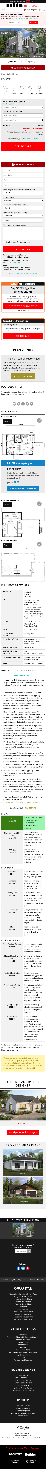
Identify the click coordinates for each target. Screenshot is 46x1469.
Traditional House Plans (23, 1317)
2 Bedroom (23, 1334)
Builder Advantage (23, 1408)
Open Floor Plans (23, 1350)
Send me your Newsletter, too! (18, 242)
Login (39, 10)
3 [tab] (20, 60)
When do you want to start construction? (19, 189)
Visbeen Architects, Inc (23, 1388)
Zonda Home (23, 1416)
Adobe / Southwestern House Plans (23, 1294)
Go (29, 1251)
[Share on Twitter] (27, 404)
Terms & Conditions (18, 18)
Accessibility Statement (36, 1438)
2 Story (23, 1357)
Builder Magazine (23, 1411)
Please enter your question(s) (15, 225)
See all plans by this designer (23, 1132)
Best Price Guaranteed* (33, 128)
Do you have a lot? (10, 197)
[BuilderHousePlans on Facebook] (18, 1268)
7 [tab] (33, 60)
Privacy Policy (33, 18)
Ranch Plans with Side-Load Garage (23, 1352)
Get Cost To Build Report (23, 306)
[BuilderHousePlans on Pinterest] (27, 1268)
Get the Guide (23, 336)
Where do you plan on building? (16, 212)
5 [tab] (26, 60)
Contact (40, 1279)
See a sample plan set (23, 675)
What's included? (8, 104)
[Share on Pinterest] (31, 404)
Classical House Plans (23, 1299)
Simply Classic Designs (23, 1383)
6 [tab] (30, 60)
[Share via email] (14, 404)
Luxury (23, 1347)
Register (33, 10)
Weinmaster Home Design (23, 1390)
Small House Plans (23, 1355)
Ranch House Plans (23, 1314)
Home (3, 74)
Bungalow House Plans (23, 1296)
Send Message (23, 249)
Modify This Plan (23, 376)
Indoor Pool (23, 1345)
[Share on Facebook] (23, 404)
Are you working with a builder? (15, 205)
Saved (28, 10)
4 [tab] (23, 60)
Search (5, 1279)
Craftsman (23, 1307)
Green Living (23, 1375)
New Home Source (23, 1405)
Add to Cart (23, 146)
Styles (12, 1279)
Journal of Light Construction (23, 1413)
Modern (15, 74)
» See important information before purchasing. (20, 802)
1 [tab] (13, 60)
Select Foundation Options (14, 112)
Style (9, 74)
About (32, 1279)
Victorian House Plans (23, 1319)
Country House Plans (23, 1304)
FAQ (25, 1279)
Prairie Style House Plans (23, 1312)
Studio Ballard (23, 1385)
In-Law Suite (23, 1342)
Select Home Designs (23, 1380)
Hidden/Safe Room (23, 1340)
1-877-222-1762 (31, 138)
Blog (20, 1279)
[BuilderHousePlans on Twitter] (23, 1268)
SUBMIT (33, 22)
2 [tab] (16, 60)
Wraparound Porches (23, 1360)
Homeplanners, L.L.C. (23, 1378)
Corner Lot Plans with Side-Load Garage (23, 1337)
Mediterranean (23, 1309)
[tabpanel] (23, 43)
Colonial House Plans (23, 1301)
